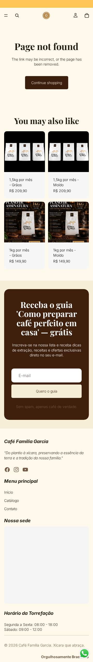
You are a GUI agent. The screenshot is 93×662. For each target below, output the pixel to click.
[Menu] (6, 15)
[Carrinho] (86, 15)
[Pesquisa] (17, 15)
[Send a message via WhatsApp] (84, 653)
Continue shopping (46, 82)
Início (8, 492)
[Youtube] (25, 470)
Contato (10, 508)
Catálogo (11, 500)
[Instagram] (16, 470)
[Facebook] (7, 470)
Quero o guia (46, 391)
